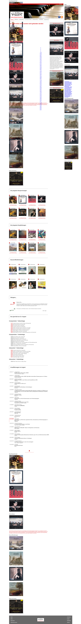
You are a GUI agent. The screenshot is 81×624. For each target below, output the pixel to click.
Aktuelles (21, 19)
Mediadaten (69, 620)
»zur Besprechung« (13, 239)
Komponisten (28, 19)
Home (12, 19)
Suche (45, 19)
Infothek (41, 19)
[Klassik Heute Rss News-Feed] (62, 17)
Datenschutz (13, 620)
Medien (16, 19)
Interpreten (35, 19)
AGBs (12, 618)
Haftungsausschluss (14, 622)
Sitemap (68, 622)
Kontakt (68, 618)
